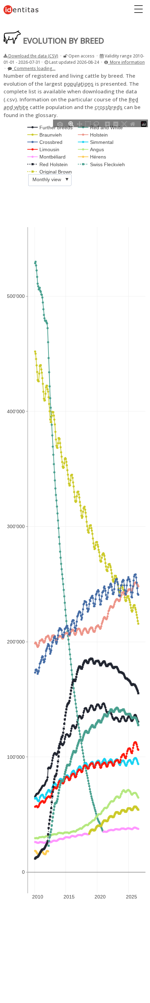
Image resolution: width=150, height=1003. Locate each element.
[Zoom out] (116, 123)
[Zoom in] (107, 123)
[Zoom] (71, 123)
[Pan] (79, 123)
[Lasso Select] (96, 123)
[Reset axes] (132, 123)
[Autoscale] (124, 123)
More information (126, 62)
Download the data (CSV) (32, 56)
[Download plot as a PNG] (60, 123)
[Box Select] (88, 123)
